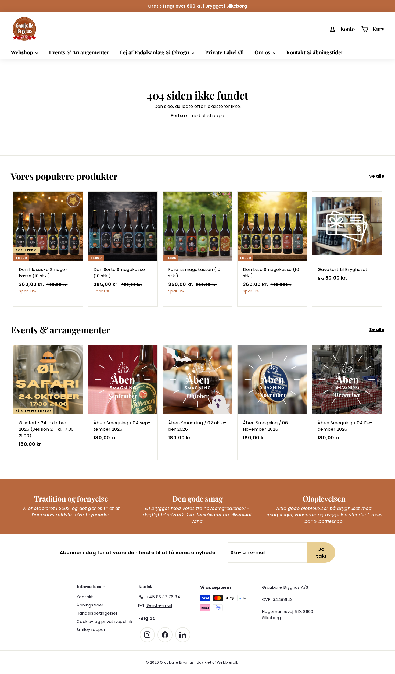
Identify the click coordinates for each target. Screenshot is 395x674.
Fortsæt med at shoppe (197, 115)
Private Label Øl (224, 52)
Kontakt (85, 596)
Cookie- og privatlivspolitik (104, 621)
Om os (262, 52)
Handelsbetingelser (97, 613)
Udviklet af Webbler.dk (217, 662)
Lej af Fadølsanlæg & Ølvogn (155, 52)
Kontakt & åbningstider (314, 52)
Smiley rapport (92, 629)
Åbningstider (90, 605)
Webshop (22, 52)
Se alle (376, 176)
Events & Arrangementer (79, 52)
